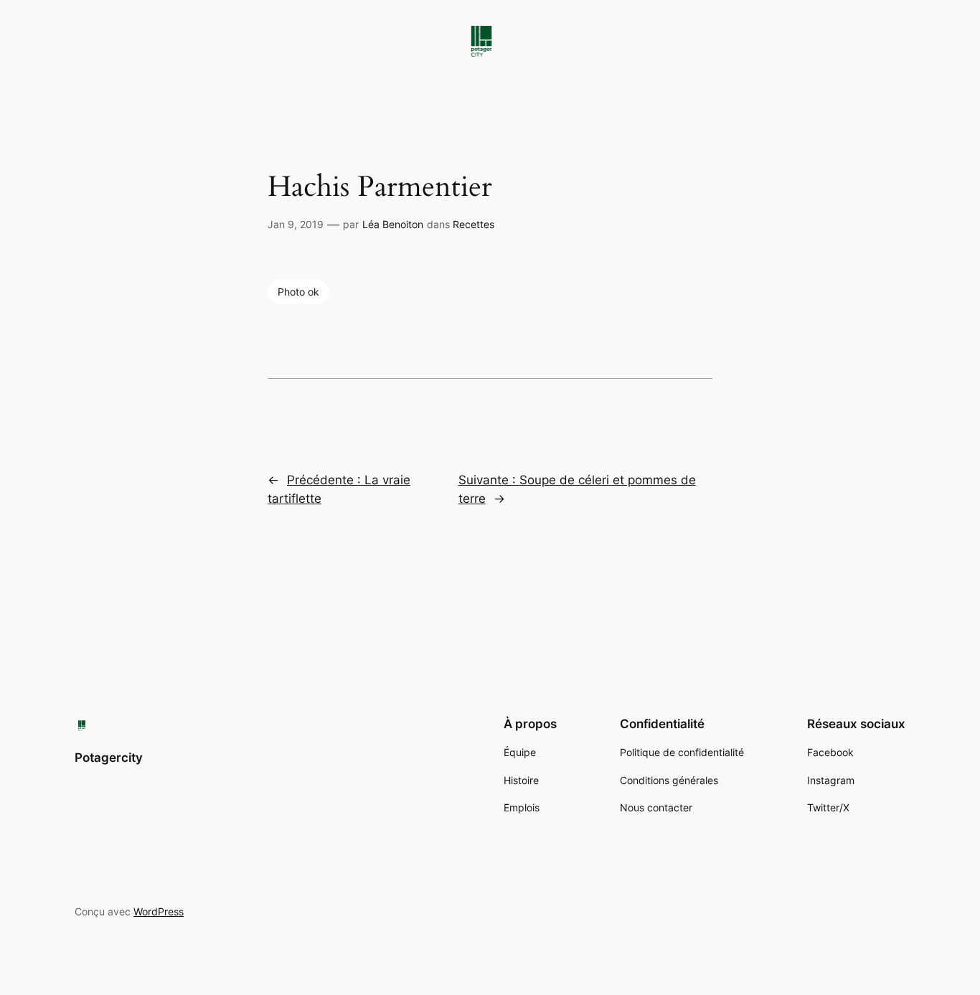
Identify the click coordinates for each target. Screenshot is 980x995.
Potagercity (109, 757)
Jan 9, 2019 (296, 224)
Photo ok (298, 292)
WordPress (158, 911)
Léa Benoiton (392, 224)
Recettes (473, 224)
